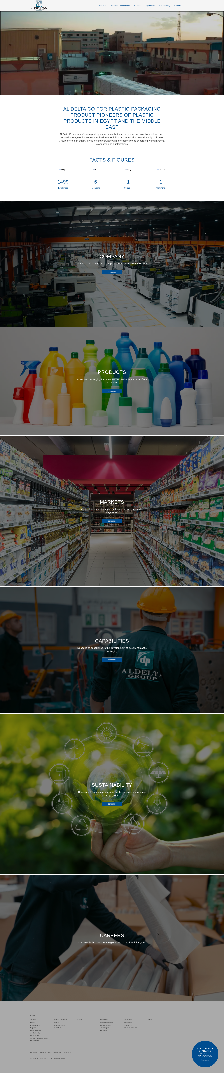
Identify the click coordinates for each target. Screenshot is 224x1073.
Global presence (35, 1030)
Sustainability (164, 6)
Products (56, 1023)
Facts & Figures (35, 1025)
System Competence (107, 1023)
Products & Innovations (120, 6)
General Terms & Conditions (39, 1038)
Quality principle (105, 1025)
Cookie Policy (34, 1035)
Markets (137, 6)
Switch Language (191, 5)
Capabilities (150, 6)
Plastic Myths (128, 1023)
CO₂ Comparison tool (130, 1028)
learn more (112, 272)
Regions (33, 1028)
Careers (177, 6)
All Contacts (57, 1052)
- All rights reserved (47, 1059)
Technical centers (59, 1025)
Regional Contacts (46, 1052)
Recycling (103, 1030)
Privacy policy (34, 1041)
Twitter (183, 1052)
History (32, 1023)
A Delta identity (35, 1033)
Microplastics (128, 1025)
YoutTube (188, 1052)
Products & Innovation (61, 1019)
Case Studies (58, 1028)
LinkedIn (179, 1052)
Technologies (104, 1028)
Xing (174, 1052)
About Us (102, 6)
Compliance (67, 1052)
